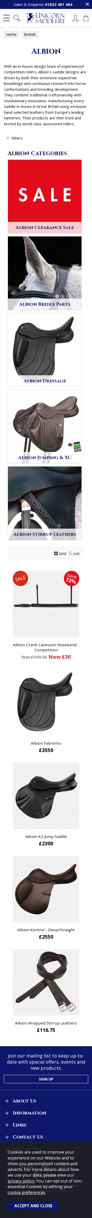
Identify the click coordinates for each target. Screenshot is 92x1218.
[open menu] (6, 18)
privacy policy (21, 1181)
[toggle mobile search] (17, 18)
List (76, 553)
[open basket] (85, 18)
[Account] (75, 18)
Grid (62, 553)
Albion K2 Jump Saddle (46, 836)
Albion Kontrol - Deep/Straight (46, 929)
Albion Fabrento (46, 743)
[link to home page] (46, 18)
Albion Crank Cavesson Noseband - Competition (46, 647)
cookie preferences (26, 1192)
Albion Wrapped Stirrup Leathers (46, 1023)
